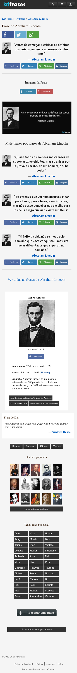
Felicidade (50, 550)
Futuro (18, 596)
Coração (19, 550)
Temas (57, 446)
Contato (51, 669)
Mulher (33, 550)
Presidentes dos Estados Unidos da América (31, 398)
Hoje (32, 562)
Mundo (33, 539)
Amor (17, 533)
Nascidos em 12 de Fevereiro (44, 403)
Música (33, 590)
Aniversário (36, 596)
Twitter (39, 664)
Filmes (44, 446)
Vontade (49, 596)
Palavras (34, 567)
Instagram (50, 664)
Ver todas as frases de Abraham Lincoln (37, 279)
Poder (48, 562)
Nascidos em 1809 (19, 403)
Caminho (34, 579)
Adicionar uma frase (40, 612)
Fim (17, 585)
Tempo (18, 545)
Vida (32, 533)
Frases (16, 446)
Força (33, 573)
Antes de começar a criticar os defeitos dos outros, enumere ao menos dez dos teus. (42, 49)
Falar (32, 585)
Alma (32, 556)
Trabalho (49, 567)
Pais (17, 590)
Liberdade (20, 567)
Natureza (49, 573)
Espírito (49, 585)
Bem (47, 539)
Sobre (60, 664)
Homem (49, 533)
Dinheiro (19, 573)
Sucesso (49, 590)
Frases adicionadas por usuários (36, 629)
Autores (30, 446)
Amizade (19, 556)
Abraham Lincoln (43, 59)
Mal (47, 556)
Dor (47, 579)
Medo (17, 562)
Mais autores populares (36, 509)
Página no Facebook (23, 664)
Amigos (19, 539)
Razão (18, 579)
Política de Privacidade (33, 669)
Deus (32, 545)
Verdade (49, 545)
